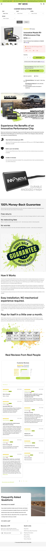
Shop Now (26, 528)
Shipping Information (28, 532)
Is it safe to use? (5, 521)
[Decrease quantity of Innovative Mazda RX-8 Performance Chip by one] (25, 57)
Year (3, 11)
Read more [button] (5, 474)
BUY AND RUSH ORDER (34, 70)
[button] (43, 4)
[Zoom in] (20, 29)
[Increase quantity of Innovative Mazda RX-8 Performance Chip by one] (30, 57)
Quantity (25, 54)
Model (31, 11)
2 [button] (21, 481)
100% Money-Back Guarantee (30, 530)
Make (17, 11)
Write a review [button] (23, 378)
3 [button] (23, 481)
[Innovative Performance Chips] (23, 4)
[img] (6, 389)
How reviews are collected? (8, 482)
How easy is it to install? (8, 504)
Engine (3, 16)
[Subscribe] (20, 533)
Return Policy (27, 534)
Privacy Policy (27, 536)
